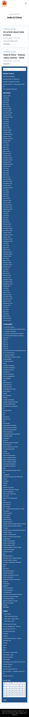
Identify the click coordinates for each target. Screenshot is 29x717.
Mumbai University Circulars (11, 489)
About (5, 363)
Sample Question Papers (10, 560)
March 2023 (6, 177)
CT (4, 408)
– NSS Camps (7, 614)
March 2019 (6, 249)
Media (5, 485)
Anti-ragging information (10, 89)
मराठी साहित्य (6, 607)
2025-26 (5, 348)
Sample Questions (8, 676)
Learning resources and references (13, 476)
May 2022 (6, 194)
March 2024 (6, 151)
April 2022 (6, 196)
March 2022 (6, 198)
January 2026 (7, 110)
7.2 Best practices (8, 361)
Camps (5, 393)
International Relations (9, 29)
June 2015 (6, 309)
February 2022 (7, 200)
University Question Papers (10, 596)
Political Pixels (7, 519)
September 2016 (8, 284)
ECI (4, 414)
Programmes (6, 539)
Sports (5, 564)
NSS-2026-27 (7, 504)
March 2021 (6, 222)
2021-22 (5, 342)
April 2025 (6, 125)
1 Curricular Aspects (8, 327)
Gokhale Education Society (10, 442)
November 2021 (7, 207)
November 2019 (7, 239)
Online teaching (7, 513)
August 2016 (6, 286)
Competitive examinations (10, 406)
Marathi (5, 483)
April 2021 (6, 220)
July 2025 (6, 119)
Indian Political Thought (9, 461)
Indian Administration (9, 455)
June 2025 (6, 121)
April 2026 (6, 104)
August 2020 (6, 237)
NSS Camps (6, 659)
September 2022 (8, 187)
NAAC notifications (8, 491)
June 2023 (6, 170)
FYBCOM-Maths (7, 436)
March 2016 (6, 292)
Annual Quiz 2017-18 (9, 629)
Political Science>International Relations (14, 530)
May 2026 (6, 102)
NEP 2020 (6, 496)
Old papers (6, 511)
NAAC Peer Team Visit (9, 494)
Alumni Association (8, 374)
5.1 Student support (8, 355)
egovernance (6, 419)
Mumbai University (8, 487)
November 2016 (7, 282)
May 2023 (6, 173)
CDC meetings (7, 395)
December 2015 (7, 297)
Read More (7, 44)
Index (4, 647)
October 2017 (7, 267)
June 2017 (6, 269)
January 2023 (7, 179)
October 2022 (7, 185)
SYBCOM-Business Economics (11, 579)
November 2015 (7, 299)
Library (5, 479)
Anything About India (9, 631)
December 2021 (7, 205)
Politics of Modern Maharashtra (12, 536)
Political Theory (7, 532)
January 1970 (7, 320)
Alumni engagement (8, 376)
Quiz (4, 553)
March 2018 (6, 260)
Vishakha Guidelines (9, 76)
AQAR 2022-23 (7, 382)
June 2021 (6, 215)
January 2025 (7, 132)
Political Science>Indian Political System (14, 523)
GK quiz (5, 643)
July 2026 (6, 98)
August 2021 (6, 211)
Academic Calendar (8, 365)
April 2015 (6, 314)
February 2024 (7, 153)
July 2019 (6, 243)
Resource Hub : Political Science (12, 558)
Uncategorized (7, 592)
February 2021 (7, 224)
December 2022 (7, 181)
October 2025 (7, 115)
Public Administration (9, 541)
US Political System (8, 598)
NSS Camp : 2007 (9, 621)
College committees (8, 399)
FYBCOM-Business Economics (11, 434)
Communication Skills (9, 404)
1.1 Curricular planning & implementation (14, 329)
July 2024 (6, 143)
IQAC (4, 468)
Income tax (6, 453)
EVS (4, 421)
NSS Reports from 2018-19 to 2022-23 (14, 662)
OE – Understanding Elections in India (13, 509)
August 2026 (6, 95)
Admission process (8, 370)
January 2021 (7, 226)
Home (4, 645)
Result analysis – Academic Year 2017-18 (14, 672)
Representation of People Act (11, 79)
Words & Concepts (8, 603)
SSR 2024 (6, 568)
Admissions (6, 372)
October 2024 (7, 136)
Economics (6, 417)
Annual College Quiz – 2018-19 (11, 626)
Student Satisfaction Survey (11, 575)
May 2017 (6, 271)
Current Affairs (7, 410)
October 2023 (7, 162)
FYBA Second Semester (10, 429)
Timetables (6, 583)
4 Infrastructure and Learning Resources (14, 350)
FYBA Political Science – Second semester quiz (12, 639)
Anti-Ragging (6, 378)
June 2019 (6, 245)
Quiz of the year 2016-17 (10, 669)
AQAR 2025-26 (7, 387)
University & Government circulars (12, 594)
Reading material (8, 556)
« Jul (4, 700)
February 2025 (7, 130)
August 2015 (6, 305)
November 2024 (7, 134)
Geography (6, 438)
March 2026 (6, 106)
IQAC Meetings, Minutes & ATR (11, 470)
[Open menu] (25, 3)
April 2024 (6, 149)
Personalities (6, 515)
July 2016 (6, 288)
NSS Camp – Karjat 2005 (11, 618)
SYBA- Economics (8, 577)
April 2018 (6, 258)
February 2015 (7, 318)
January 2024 (7, 155)
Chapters (5, 633)
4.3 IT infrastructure (8, 352)
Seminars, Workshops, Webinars (12, 562)
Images (5, 451)
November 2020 (7, 230)
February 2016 (7, 294)
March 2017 (6, 273)
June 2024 (6, 145)
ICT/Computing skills (9, 449)
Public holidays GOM (9, 545)
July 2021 (5, 213)
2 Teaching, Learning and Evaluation (13, 333)
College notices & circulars (10, 402)
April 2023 (6, 175)
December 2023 (7, 158)
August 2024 (6, 140)
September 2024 (8, 138)
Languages (6, 474)
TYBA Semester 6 (8, 588)
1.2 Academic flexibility (9, 331)
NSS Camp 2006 (8, 657)
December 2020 (7, 228)
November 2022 (7, 183)
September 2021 (7, 209)
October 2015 (7, 301)
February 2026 (7, 108)
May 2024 (6, 147)
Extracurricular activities (10, 427)
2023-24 (5, 346)
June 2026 (6, 100)
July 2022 (6, 190)
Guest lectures (7, 444)
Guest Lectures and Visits (10, 447)
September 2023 (8, 164)
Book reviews (7, 391)
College (5, 397)
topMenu (5, 586)
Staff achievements (8, 571)
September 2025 (8, 117)
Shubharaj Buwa (8, 38)
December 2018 (7, 254)
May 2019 (6, 247)
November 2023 (7, 160)
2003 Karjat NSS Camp (10, 616)
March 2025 (6, 128)
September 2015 (7, 303)
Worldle (5, 605)
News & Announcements (10, 498)
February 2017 (7, 275)
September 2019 (8, 241)
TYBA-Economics (8, 590)
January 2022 (7, 202)
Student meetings (8, 573)
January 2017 (7, 277)
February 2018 (7, 262)
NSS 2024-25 (7, 502)
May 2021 (6, 217)
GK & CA (5, 440)
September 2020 (8, 235)
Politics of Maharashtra (9, 534)
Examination (6, 423)
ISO (4, 472)
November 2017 (7, 264)
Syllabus (5, 581)
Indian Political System (9, 457)
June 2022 (6, 192)
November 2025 (7, 113)
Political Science (7, 521)
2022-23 (5, 344)
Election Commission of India (11, 81)
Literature (6, 481)
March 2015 (6, 316)
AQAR (4, 380)
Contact (5, 636)
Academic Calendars (9, 367)
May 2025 (6, 123)
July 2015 (5, 307)
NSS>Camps (6, 506)
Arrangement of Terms (9, 389)
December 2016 (7, 279)
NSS (4, 500)
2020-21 (5, 340)
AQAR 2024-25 (7, 385)
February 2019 (7, 252)
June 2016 (6, 290)
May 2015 (6, 311)
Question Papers (7, 551)
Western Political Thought (10, 601)
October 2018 (7, 256)
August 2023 (6, 166)
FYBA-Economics (8, 432)
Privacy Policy (7, 666)
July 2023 (6, 168)
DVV (4, 412)
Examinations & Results (9, 425)
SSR (4, 566)
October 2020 (7, 232)
